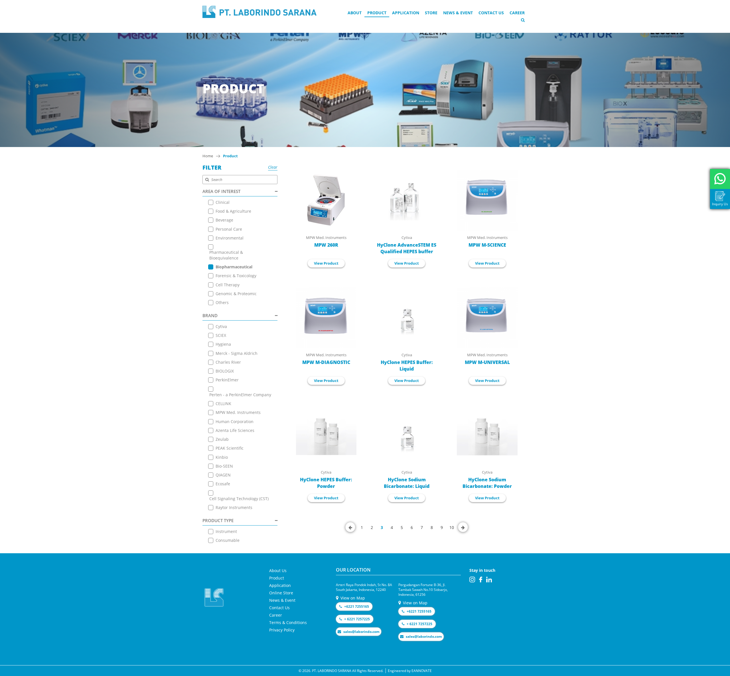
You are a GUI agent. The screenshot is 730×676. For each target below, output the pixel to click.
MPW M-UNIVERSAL (487, 362)
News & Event (458, 12)
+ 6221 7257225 (356, 619)
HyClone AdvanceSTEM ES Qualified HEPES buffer (406, 248)
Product (376, 12)
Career (517, 12)
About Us (278, 570)
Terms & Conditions (288, 622)
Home (207, 155)
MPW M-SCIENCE (487, 245)
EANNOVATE (421, 670)
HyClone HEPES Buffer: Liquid (407, 365)
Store (431, 12)
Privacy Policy (282, 630)
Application (405, 12)
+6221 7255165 (356, 606)
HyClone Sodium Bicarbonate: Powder (487, 482)
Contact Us (491, 12)
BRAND (210, 315)
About (355, 12)
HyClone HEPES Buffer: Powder (326, 482)
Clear (272, 167)
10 (451, 527)
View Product (326, 263)
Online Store (281, 592)
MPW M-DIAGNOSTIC (326, 362)
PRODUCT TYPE (218, 520)
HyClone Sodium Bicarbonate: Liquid (406, 482)
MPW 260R (326, 245)
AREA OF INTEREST (221, 191)
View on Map (352, 598)
